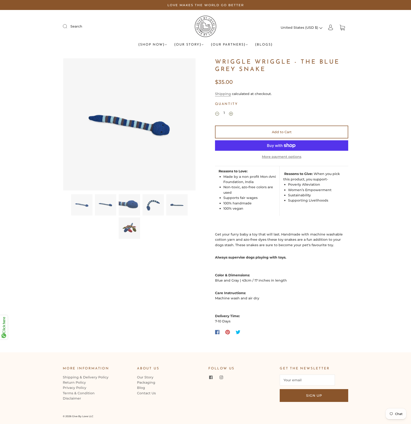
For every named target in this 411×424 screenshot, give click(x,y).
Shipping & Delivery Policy (85, 377)
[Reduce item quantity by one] (217, 113)
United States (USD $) (300, 27)
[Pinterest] (227, 332)
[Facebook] (217, 332)
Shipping (223, 94)
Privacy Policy (74, 388)
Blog (141, 388)
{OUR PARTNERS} (228, 45)
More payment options (281, 157)
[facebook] (211, 377)
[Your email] (307, 380)
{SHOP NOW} (151, 45)
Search (76, 26)
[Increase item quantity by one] (231, 113)
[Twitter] (238, 332)
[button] (76, 125)
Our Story (145, 377)
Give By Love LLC (82, 416)
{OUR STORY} (187, 45)
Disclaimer (72, 398)
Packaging (146, 382)
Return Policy (74, 382)
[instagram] (221, 377)
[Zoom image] (129, 125)
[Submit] (68, 26)
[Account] (330, 27)
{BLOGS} (264, 45)
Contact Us (146, 393)
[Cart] (342, 27)
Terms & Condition (79, 393)
